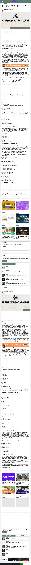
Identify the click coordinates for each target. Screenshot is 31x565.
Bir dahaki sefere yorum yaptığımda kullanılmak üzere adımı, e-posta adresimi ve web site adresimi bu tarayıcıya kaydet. (15, 258)
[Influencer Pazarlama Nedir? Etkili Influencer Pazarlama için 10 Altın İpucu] (8, 504)
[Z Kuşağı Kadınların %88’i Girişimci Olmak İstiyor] (8, 220)
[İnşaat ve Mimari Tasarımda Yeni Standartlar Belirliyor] (22, 479)
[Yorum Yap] (2, 32)
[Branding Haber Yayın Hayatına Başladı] (8, 207)
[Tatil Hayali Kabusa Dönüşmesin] (15, 267)
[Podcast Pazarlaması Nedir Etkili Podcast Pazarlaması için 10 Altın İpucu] (22, 492)
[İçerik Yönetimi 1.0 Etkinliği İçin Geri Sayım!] (8, 479)
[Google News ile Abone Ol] (4, 30)
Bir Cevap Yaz (5, 242)
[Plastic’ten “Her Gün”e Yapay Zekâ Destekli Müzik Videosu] (15, 279)
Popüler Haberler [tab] (8, 535)
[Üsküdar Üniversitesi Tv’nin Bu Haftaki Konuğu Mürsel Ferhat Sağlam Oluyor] (22, 220)
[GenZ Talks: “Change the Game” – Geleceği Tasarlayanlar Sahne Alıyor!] (22, 207)
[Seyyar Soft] (16, 1)
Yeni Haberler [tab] (22, 535)
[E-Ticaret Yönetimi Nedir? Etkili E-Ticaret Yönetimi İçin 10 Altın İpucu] (8, 492)
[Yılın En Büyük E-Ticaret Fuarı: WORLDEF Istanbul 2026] (22, 233)
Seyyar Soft (5, 9)
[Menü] (2, 1)
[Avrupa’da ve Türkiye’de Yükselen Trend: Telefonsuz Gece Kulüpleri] (15, 283)
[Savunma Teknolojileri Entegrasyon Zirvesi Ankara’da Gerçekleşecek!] (22, 504)
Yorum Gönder (5, 260)
